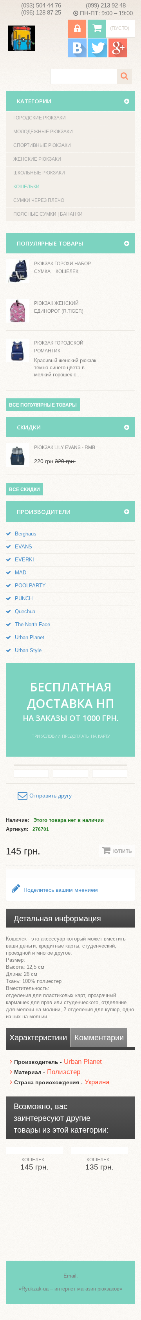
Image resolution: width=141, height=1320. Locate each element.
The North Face (32, 624)
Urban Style (28, 650)
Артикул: (17, 829)
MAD (20, 573)
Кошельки (26, 186)
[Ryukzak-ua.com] (21, 38)
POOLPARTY (30, 585)
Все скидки (24, 489)
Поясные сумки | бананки (48, 214)
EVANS (23, 547)
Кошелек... (35, 1159)
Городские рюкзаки (39, 118)
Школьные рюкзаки (39, 173)
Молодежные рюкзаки (43, 131)
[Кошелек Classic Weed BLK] (99, 1150)
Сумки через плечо (38, 200)
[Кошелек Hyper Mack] (34, 1150)
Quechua (25, 611)
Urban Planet (29, 637)
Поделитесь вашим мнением (60, 890)
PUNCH (24, 598)
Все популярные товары (43, 405)
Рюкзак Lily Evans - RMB (64, 447)
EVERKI (24, 560)
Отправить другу (50, 795)
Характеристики (38, 1037)
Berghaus (25, 534)
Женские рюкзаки (37, 159)
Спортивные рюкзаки (42, 145)
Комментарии (99, 1037)
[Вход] (77, 29)
